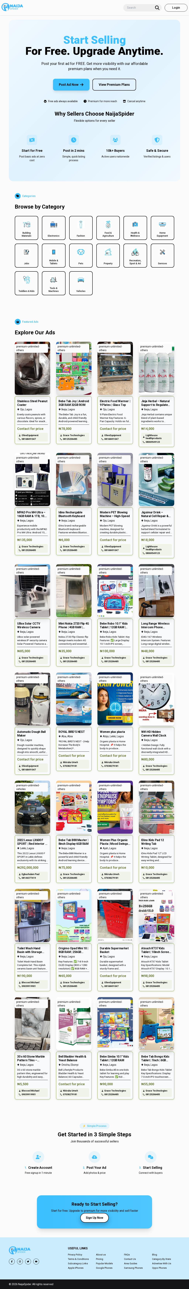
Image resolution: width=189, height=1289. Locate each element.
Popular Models (104, 1263)
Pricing (99, 1259)
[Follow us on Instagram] (20, 1261)
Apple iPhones (75, 1268)
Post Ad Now (68, 84)
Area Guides (130, 1263)
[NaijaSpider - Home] (20, 1251)
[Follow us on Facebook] (12, 1261)
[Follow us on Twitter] (28, 1261)
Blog (154, 1254)
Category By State (161, 1259)
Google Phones (104, 1268)
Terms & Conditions (78, 1259)
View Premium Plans (114, 84)
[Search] (157, 7)
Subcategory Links (78, 1263)
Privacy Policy (75, 1254)
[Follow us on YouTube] (36, 1261)
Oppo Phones (159, 1268)
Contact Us (130, 1259)
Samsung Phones (133, 1268)
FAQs (127, 1254)
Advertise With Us (161, 1263)
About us (101, 1254)
